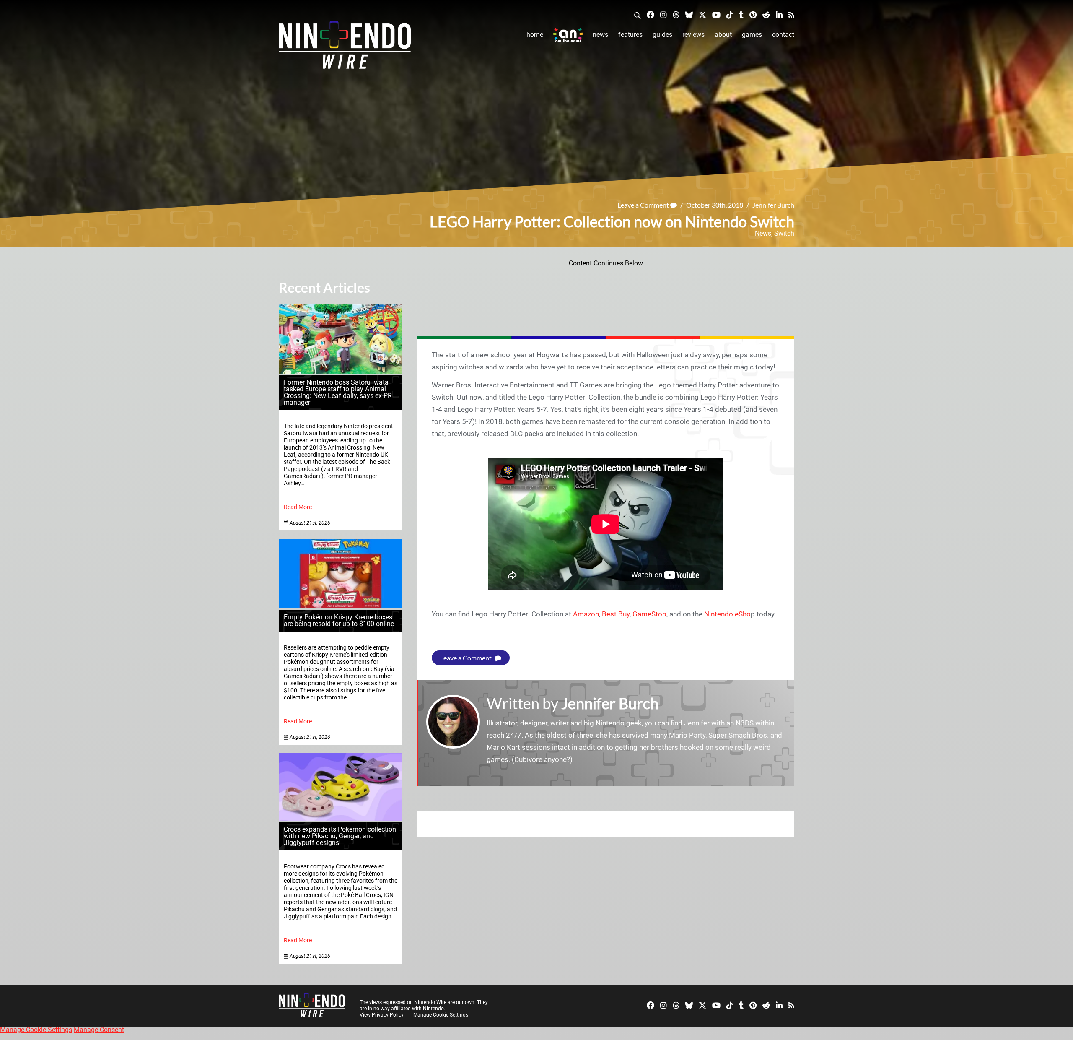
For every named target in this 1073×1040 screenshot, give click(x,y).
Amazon (586, 614)
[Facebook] (650, 14)
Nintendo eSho (727, 614)
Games (752, 35)
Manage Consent (99, 1030)
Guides (662, 35)
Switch (784, 233)
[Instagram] (663, 14)
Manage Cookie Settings (440, 1015)
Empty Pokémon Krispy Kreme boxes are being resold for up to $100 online (339, 620)
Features (630, 35)
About (723, 35)
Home (534, 35)
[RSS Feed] (791, 14)
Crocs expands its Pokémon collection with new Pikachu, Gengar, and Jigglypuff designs (340, 836)
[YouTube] (716, 14)
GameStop (649, 614)
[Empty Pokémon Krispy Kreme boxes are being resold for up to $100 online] (340, 606)
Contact (783, 35)
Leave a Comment (643, 205)
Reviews (693, 35)
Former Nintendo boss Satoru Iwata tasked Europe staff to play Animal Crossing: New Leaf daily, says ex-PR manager (338, 392)
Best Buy (616, 614)
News (600, 35)
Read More (298, 507)
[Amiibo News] (568, 35)
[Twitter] (702, 14)
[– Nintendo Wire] (345, 47)
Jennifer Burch (773, 205)
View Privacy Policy (382, 1015)
